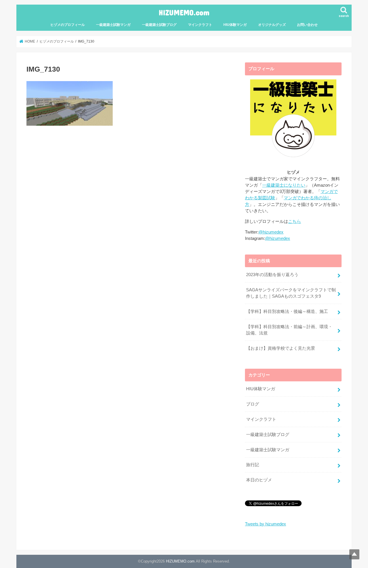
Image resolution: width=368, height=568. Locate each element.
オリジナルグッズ (272, 25)
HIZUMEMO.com (184, 12)
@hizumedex (270, 232)
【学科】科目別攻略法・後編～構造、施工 (287, 311)
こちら (294, 221)
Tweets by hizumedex (265, 524)
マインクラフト (200, 25)
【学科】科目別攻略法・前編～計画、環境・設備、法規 (289, 329)
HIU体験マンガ (235, 25)
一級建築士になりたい (283, 185)
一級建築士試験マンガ (113, 25)
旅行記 (252, 464)
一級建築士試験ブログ (159, 25)
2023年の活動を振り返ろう (272, 274)
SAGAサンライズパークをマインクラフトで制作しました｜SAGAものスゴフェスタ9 (291, 293)
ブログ (252, 404)
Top (354, 554)
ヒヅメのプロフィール (67, 25)
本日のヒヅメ (259, 480)
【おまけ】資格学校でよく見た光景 (280, 348)
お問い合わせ (307, 25)
